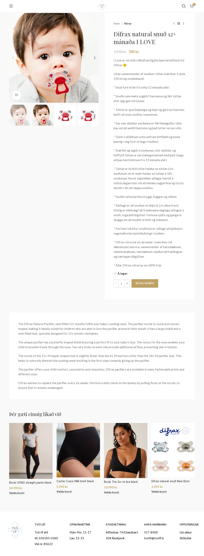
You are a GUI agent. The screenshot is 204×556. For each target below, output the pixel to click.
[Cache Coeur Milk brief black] (78, 450)
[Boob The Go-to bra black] (125, 450)
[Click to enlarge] (16, 95)
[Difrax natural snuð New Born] (173, 450)
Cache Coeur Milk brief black (75, 481)
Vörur (128, 23)
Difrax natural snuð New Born (170, 481)
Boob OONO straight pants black (30, 482)
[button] (13, 58)
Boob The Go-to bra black (121, 482)
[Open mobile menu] (11, 6)
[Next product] (183, 23)
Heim (117, 23)
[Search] (184, 6)
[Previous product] (174, 23)
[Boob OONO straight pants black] (31, 451)
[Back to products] (178, 23)
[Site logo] (102, 5)
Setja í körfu (144, 283)
